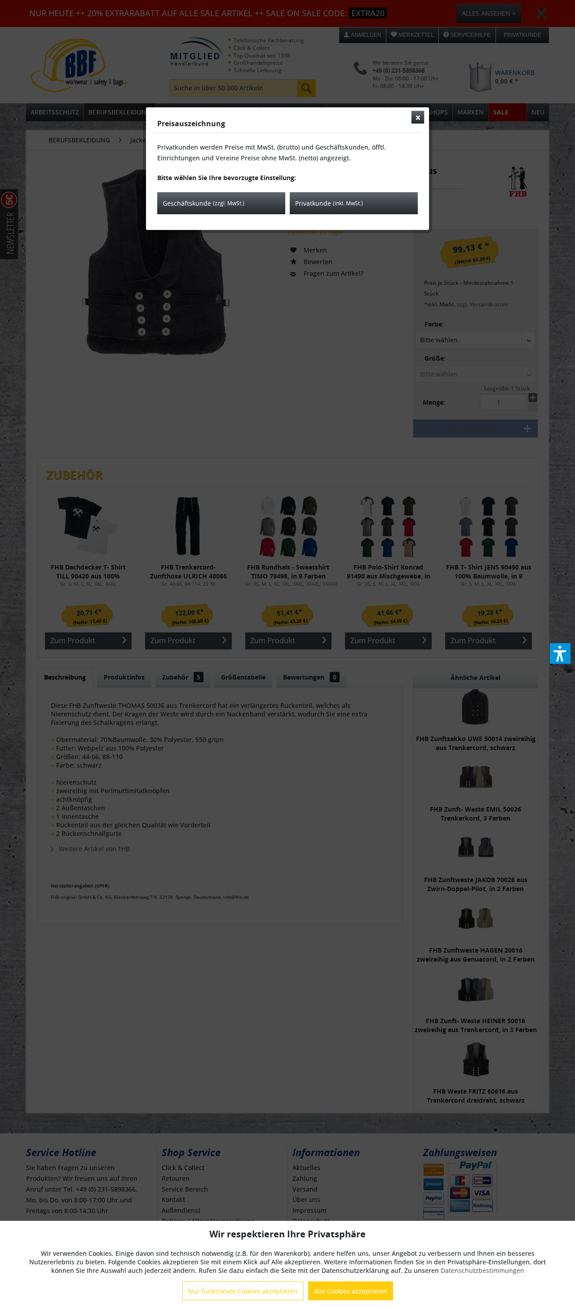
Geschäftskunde (203, 203)
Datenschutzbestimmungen (482, 1270)
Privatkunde (329, 203)
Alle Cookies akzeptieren (350, 1291)
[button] (560, 653)
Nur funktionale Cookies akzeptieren (243, 1291)
